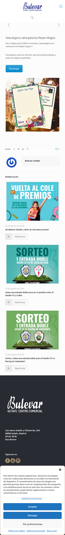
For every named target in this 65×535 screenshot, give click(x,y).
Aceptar (32, 506)
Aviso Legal (52, 531)
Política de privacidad (36, 531)
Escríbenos (10, 439)
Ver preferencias (32, 524)
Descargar (14, 68)
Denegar (32, 515)
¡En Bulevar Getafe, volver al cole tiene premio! (27, 229)
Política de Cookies (16, 531)
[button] (60, 469)
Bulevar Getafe (32, 161)
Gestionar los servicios (32, 498)
